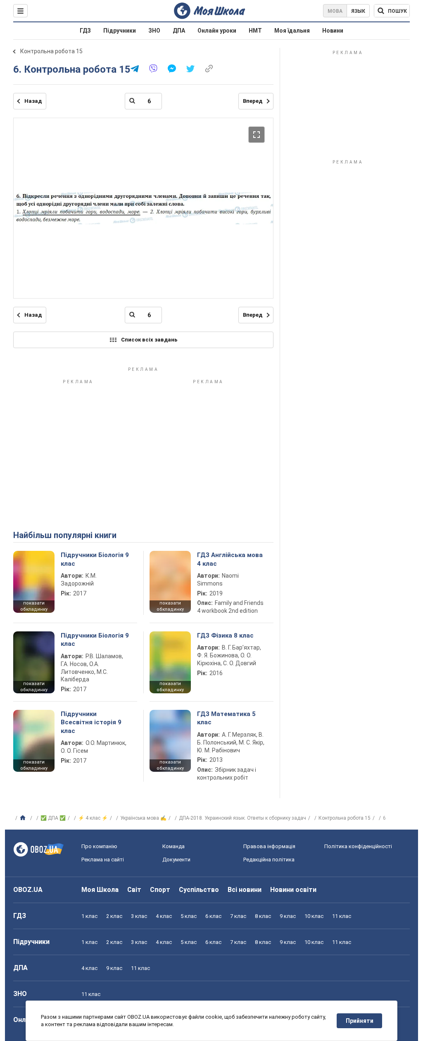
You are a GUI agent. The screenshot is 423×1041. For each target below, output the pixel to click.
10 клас (313, 916)
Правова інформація (269, 846)
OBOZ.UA (28, 890)
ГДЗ (85, 30)
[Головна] (23, 818)
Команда (173, 846)
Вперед (252, 101)
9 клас (288, 916)
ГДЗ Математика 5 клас (226, 718)
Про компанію (99, 846)
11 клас (341, 916)
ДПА (179, 30)
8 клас (263, 916)
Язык (358, 11)
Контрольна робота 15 (51, 51)
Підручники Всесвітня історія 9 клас (91, 722)
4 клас (164, 916)
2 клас (114, 916)
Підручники (119, 30)
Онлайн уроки (216, 30)
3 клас (139, 916)
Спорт (160, 890)
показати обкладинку (34, 606)
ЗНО (154, 30)
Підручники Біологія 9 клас (95, 559)
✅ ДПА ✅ (53, 818)
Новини (332, 30)
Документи (176, 859)
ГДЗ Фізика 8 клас (225, 635)
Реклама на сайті (102, 859)
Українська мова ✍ (143, 818)
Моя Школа (100, 890)
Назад (33, 101)
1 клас (89, 916)
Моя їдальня (292, 30)
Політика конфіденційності (358, 846)
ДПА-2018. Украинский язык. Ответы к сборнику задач (242, 818)
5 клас (189, 916)
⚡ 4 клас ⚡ (93, 818)
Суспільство (199, 890)
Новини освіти (293, 890)
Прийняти (359, 1020)
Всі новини (244, 890)
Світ (134, 890)
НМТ (255, 30)
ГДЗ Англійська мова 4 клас (230, 559)
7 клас (238, 916)
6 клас (213, 916)
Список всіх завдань (149, 340)
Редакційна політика (269, 859)
